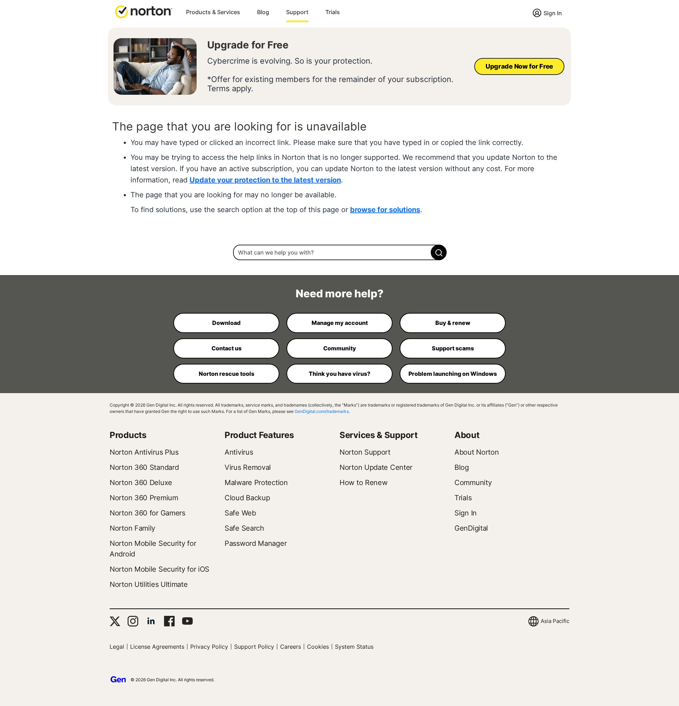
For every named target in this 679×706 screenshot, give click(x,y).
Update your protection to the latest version (265, 180)
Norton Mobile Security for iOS (159, 569)
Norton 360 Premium (144, 498)
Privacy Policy (209, 646)
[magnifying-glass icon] (439, 252)
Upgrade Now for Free (519, 66)
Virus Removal (248, 467)
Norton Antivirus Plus (144, 452)
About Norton (476, 452)
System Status (354, 646)
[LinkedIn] (151, 621)
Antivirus (239, 452)
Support (297, 12)
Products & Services (213, 12)
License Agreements (157, 646)
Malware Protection (256, 482)
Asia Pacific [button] (555, 621)
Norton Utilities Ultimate (149, 584)
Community (473, 482)
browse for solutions (385, 209)
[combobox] (339, 252)
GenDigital (471, 528)
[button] (143, 11)
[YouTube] (187, 621)
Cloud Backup (247, 498)
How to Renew (363, 482)
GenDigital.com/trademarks (322, 411)
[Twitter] (115, 621)
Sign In (553, 13)
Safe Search (244, 528)
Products (128, 435)
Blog (263, 12)
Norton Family (132, 528)
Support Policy (254, 646)
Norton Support (365, 452)
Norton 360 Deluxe (141, 482)
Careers (290, 646)
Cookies (318, 646)
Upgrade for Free (248, 45)
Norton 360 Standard (144, 467)
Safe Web (240, 513)
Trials (332, 12)
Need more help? (339, 293)
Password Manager (255, 543)
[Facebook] (169, 621)
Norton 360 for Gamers (147, 513)
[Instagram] (132, 621)
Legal (117, 646)
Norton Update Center (376, 467)
